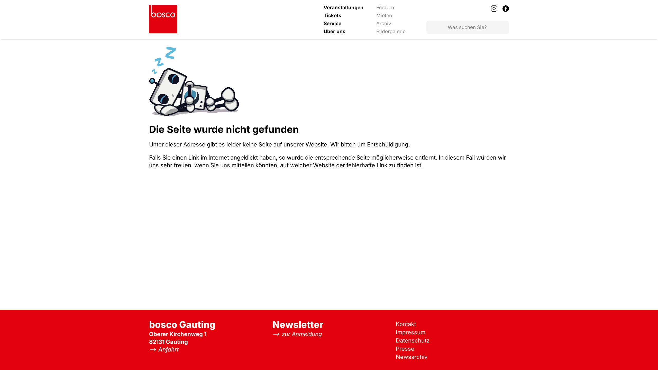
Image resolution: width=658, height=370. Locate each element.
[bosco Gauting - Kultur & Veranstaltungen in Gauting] (163, 19)
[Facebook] (505, 8)
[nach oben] (644, 356)
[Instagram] (494, 8)
